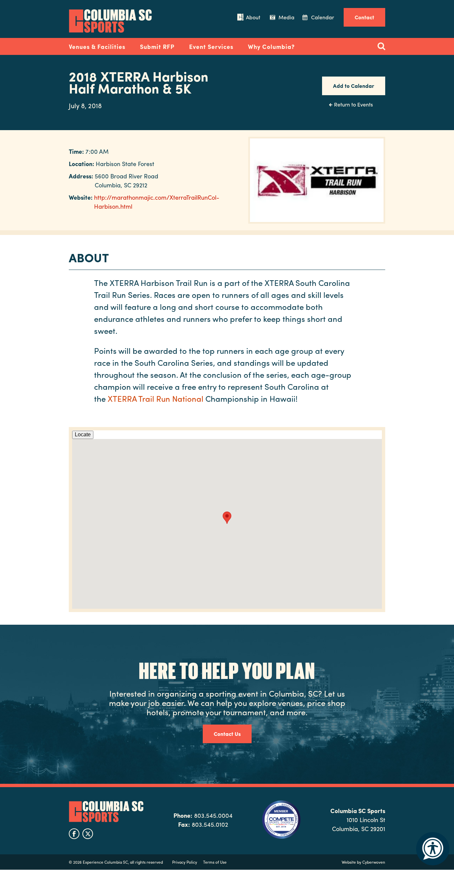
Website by (363, 862)
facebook (74, 833)
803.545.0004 (213, 815)
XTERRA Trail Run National (156, 398)
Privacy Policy (184, 862)
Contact (364, 17)
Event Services (211, 46)
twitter (87, 833)
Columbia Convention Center (110, 21)
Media (286, 17)
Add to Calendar (353, 86)
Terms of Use (215, 862)
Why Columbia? (271, 46)
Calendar (322, 17)
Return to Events (353, 104)
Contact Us (227, 734)
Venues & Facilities (97, 46)
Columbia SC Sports (106, 811)
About (253, 17)
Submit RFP (157, 46)
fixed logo (47, 44)
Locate (83, 434)
